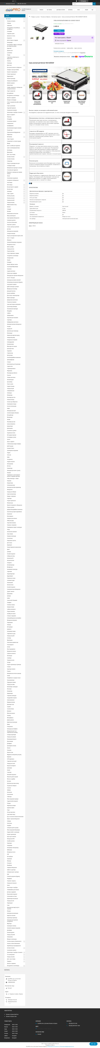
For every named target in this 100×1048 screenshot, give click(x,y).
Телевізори (9, 63)
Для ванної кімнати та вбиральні (14, 67)
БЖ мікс (9, 466)
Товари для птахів (11, 763)
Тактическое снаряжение (12, 178)
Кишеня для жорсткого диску (13, 335)
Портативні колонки (11, 522)
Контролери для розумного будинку (14, 282)
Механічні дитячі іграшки (12, 776)
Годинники (9, 571)
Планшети (9, 863)
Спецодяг (9, 209)
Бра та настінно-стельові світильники (15, 816)
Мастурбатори (10, 415)
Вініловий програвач (11, 774)
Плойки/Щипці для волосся (13, 889)
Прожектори (9, 468)
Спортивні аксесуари (11, 695)
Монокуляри (9, 395)
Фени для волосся (11, 713)
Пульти (8, 439)
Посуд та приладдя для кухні (13, 163)
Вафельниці (9, 134)
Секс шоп (9, 455)
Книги (8, 885)
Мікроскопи (9, 370)
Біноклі (8, 770)
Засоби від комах (11, 841)
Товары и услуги (35, 16)
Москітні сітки (10, 752)
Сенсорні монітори (11, 233)
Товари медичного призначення (14, 547)
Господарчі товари (11, 165)
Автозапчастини (10, 560)
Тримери (9, 551)
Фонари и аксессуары (12, 939)
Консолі (8, 748)
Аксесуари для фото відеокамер (14, 487)
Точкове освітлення (11, 377)
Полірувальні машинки (12, 339)
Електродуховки (10, 342)
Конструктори (10, 463)
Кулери (8, 419)
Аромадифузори (10, 359)
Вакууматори (10, 483)
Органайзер (9, 382)
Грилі (8, 905)
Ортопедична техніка (11, 745)
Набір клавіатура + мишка (13, 478)
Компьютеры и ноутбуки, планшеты (14, 112)
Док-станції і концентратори (13, 295)
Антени (8, 647)
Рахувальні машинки (11, 302)
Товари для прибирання (12, 80)
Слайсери (9, 658)
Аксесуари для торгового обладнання (15, 275)
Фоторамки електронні (12, 620)
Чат (95, 1044)
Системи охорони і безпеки (13, 413)
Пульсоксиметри (10, 680)
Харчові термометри (11, 834)
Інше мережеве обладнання (13, 218)
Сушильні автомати (11, 653)
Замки (8, 675)
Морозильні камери (11, 805)
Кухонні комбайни (11, 293)
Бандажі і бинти (10, 448)
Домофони (9, 743)
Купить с (56, 33)
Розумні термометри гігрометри (14, 664)
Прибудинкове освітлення (12, 322)
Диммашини (10, 428)
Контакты (70, 9)
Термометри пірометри (12, 917)
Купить (59, 30)
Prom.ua (57, 1043)
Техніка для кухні (10, 198)
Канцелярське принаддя (12, 308)
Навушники (9, 845)
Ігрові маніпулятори (11, 494)
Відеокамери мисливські (12, 898)
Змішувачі (9, 562)
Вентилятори (10, 355)
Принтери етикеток (11, 669)
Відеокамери (10, 693)
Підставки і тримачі (11, 224)
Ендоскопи (9, 351)
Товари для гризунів (11, 737)
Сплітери (9, 638)
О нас (78, 9)
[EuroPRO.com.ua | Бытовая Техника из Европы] (12, 10)
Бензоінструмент (10, 932)
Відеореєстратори (11, 702)
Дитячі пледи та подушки (12, 40)
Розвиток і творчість (11, 881)
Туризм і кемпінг (10, 591)
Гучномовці (9, 52)
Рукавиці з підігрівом (11, 525)
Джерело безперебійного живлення (14, 509)
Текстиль (9, 61)
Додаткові (9, 48)
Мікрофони (9, 878)
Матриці (9, 911)
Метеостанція (10, 503)
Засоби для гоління (11, 613)
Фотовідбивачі (10, 717)
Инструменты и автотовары (13, 95)
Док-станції (9, 542)
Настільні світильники (12, 222)
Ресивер (9, 715)
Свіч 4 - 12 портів (10, 238)
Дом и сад (9, 65)
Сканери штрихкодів (11, 734)
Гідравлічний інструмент (12, 801)
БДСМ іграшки (10, 446)
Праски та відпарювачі (12, 72)
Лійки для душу (10, 520)
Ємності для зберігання (12, 401)
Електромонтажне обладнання (13, 589)
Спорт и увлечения (11, 105)
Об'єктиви (9, 689)
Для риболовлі (10, 93)
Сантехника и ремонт (11, 121)
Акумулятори (10, 85)
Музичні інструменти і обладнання (14, 505)
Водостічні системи (11, 915)
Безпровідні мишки (11, 631)
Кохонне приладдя (11, 78)
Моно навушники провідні (12, 799)
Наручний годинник (11, 108)
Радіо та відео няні (11, 91)
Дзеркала (9, 629)
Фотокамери (9, 417)
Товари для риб (10, 388)
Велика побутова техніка (12, 264)
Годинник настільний (11, 761)
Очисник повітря (10, 399)
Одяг (8, 874)
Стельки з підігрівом (11, 616)
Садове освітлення (11, 271)
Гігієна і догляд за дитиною (13, 226)
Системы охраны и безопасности (14, 941)
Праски (8, 260)
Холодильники (10, 258)
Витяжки (9, 211)
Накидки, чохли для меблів (13, 69)
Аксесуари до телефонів (12, 729)
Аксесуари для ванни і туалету (13, 470)
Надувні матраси (11, 461)
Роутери (9, 803)
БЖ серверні (10, 627)
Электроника (10, 937)
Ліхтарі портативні (11, 812)
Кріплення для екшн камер (13, 783)
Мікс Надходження (11, 649)
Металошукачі (10, 516)
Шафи (8, 408)
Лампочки (9, 269)
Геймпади (9, 796)
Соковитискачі (10, 123)
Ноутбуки (9, 825)
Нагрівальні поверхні (11, 785)
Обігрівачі (9, 240)
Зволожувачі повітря (11, 926)
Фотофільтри (10, 567)
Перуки (8, 452)
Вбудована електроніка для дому (14, 754)
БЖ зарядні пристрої (11, 435)
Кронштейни (9, 593)
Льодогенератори (11, 573)
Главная (41, 9)
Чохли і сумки (10, 384)
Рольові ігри (9, 130)
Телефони (9, 602)
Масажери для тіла (11, 397)
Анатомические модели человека (14, 128)
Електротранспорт (11, 485)
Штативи (9, 781)
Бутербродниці (10, 125)
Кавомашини (10, 582)
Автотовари (9, 655)
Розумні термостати (11, 500)
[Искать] (94, 3)
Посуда (8, 55)
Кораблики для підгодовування (14, 945)
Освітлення (9, 823)
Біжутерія (9, 480)
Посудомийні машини (12, 697)
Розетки (8, 671)
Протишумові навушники (12, 450)
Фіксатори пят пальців (12, 346)
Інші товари (9, 182)
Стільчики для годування (12, 170)
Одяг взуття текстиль (11, 836)
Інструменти (9, 459)
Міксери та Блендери (11, 100)
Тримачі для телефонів (12, 273)
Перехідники (10, 622)
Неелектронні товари (11, 404)
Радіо (8, 810)
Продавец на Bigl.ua (50, 1045)
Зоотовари (9, 191)
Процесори (9, 858)
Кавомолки (9, 514)
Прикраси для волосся (12, 518)
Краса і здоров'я (10, 441)
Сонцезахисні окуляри (12, 110)
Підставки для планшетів (12, 317)
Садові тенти (10, 366)
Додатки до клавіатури (12, 722)
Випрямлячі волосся (11, 651)
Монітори (9, 861)
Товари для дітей (10, 200)
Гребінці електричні (11, 609)
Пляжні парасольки (11, 74)
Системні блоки (10, 709)
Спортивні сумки (10, 33)
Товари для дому (10, 202)
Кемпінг (9, 207)
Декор (8, 724)
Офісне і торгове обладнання (13, 818)
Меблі (8, 457)
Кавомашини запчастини (12, 213)
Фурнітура (9, 923)
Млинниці (9, 117)
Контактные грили (56, 16)
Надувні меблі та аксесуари (13, 832)
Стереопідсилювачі (11, 368)
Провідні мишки (10, 607)
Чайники (9, 23)
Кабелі (8, 598)
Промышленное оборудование (13, 132)
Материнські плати (11, 244)
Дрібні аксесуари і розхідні (13, 286)
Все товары (49, 9)
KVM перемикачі (10, 759)
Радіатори (9, 498)
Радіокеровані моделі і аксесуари (14, 527)
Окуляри (9, 472)
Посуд (8, 529)
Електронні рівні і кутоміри (13, 872)
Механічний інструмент (12, 894)
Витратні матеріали (11, 765)
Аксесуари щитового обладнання (14, 324)
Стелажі (9, 666)
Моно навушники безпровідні (13, 830)
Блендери (9, 262)
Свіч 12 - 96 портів (11, 277)
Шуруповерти (10, 576)
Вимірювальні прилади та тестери (14, 167)
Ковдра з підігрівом (11, 496)
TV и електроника (11, 954)
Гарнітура (9, 772)
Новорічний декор (11, 337)
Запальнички (10, 794)
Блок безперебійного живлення (14, 357)
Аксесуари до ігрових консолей (13, 280)
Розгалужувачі (10, 644)
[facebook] (29, 183)
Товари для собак (11, 684)
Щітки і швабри (10, 246)
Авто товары (9, 184)
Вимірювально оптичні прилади (14, 673)
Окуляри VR (9, 328)
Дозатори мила (10, 348)
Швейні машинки (11, 83)
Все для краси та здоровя (12, 187)
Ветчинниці (9, 136)
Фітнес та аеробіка (11, 779)
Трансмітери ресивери (12, 306)
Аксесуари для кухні (11, 410)
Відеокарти (9, 545)
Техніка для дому (10, 195)
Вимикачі (9, 711)
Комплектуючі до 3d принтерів (13, 364)
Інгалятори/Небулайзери (12, 266)
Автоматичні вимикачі (12, 531)
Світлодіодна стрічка (11, 437)
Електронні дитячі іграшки (12, 827)
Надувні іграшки (10, 386)
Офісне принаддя (11, 297)
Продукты (9, 961)
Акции (86, 9)
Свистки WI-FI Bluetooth (12, 600)
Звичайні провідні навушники (13, 928)
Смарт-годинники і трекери (13, 253)
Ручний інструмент (11, 554)
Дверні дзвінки (10, 720)
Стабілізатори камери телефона (14, 444)
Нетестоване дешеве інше (12, 642)
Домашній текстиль (11, 291)
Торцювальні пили (11, 433)
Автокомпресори (10, 565)
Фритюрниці (9, 152)
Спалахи (9, 788)
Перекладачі (10, 903)
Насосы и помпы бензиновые (13, 943)
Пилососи (9, 750)
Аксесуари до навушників (12, 231)
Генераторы (9, 161)
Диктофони (9, 930)
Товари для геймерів (11, 492)
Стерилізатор (10, 353)
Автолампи (9, 792)
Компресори (9, 42)
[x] (31, 183)
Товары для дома (11, 956)
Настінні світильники (11, 406)
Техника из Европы (45, 16)
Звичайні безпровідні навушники (14, 242)
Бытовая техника (10, 156)
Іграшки (9, 706)
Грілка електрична (11, 424)
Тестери (8, 662)
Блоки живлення (10, 700)
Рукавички (9, 38)
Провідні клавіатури (11, 536)
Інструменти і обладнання (12, 180)
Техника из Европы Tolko (11, 1016)
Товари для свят (10, 900)
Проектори (9, 843)
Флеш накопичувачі (11, 215)
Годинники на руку (11, 633)
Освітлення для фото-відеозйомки (14, 511)
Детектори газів (10, 704)
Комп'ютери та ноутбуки (12, 887)
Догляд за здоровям (11, 892)
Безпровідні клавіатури (12, 569)
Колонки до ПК (10, 558)
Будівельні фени (10, 807)
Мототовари (9, 333)
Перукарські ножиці (11, 682)
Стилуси (9, 362)
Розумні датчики (10, 251)
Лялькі (8, 176)
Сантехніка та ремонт (11, 430)
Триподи (9, 596)
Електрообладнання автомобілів (14, 618)
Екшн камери (10, 534)
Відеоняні (9, 756)
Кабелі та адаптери (11, 869)
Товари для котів (10, 660)
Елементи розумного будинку (13, 876)
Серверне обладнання (12, 867)
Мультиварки (10, 741)
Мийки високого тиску (12, 204)
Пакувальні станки (11, 578)
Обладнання (9, 489)
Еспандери (9, 31)
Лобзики (9, 790)
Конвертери (9, 691)
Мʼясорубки (9, 119)
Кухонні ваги (10, 50)
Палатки (9, 375)
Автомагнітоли (10, 584)
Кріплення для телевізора (12, 331)
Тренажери (9, 768)
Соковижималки (10, 390)
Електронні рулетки (11, 220)
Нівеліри (9, 624)
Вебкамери (9, 850)
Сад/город (9, 320)
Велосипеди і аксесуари (12, 686)
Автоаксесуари (10, 379)
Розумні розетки (10, 507)
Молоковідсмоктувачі (11, 739)
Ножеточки (9, 25)
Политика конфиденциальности (67, 1046)
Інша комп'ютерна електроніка (13, 304)
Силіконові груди (10, 580)
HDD (8, 854)
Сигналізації (10, 538)
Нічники (9, 326)
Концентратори (10, 344)
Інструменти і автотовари (12, 255)
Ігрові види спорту (11, 814)
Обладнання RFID (10, 838)
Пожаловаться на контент (53, 1046)
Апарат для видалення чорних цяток (15, 235)
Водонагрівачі (10, 76)
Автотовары (9, 150)
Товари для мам (10, 249)
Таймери (9, 821)
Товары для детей (11, 934)
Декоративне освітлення (12, 300)
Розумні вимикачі (11, 611)
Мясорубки (9, 311)
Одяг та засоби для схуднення (13, 145)
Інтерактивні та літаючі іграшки (14, 141)
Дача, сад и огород (11, 154)
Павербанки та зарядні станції (13, 678)
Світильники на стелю (12, 896)
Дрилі (8, 549)
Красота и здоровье (11, 97)
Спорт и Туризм (10, 139)
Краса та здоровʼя (11, 114)
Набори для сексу (11, 556)
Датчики (9, 229)
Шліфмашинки (10, 315)
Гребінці (9, 313)
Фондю (8, 143)
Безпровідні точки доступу (12, 847)
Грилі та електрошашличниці (13, 148)
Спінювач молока (11, 604)
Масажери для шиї (11, 421)
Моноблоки (9, 865)
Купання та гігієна (11, 36)
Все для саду (10, 189)
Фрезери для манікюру (12, 288)
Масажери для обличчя (12, 373)
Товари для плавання (11, 883)
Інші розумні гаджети (11, 284)
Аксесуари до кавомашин (12, 913)
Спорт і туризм (10, 193)
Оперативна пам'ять (11, 540)
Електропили (10, 726)
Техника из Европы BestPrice (12, 1014)
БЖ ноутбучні (10, 856)
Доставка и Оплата (61, 9)
